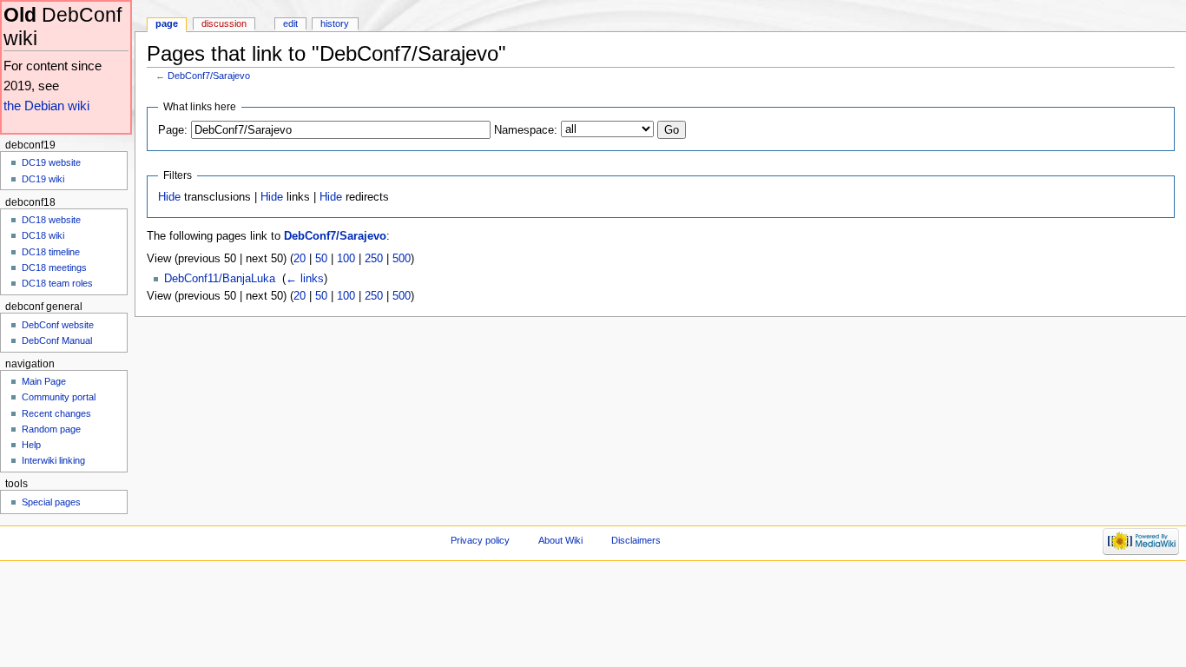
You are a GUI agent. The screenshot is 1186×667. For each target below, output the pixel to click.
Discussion (224, 23)
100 (346, 259)
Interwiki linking (53, 460)
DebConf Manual (57, 340)
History (334, 23)
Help (31, 444)
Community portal (59, 397)
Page (166, 23)
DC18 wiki (43, 235)
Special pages (51, 502)
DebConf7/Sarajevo (209, 75)
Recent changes (56, 413)
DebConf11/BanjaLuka (219, 279)
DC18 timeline (51, 252)
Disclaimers (636, 540)
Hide (169, 197)
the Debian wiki (46, 105)
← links (305, 279)
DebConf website (58, 325)
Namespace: (525, 130)
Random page (51, 429)
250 (374, 259)
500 (401, 259)
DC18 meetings (54, 267)
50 (321, 259)
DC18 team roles (57, 283)
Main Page (44, 381)
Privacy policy (480, 540)
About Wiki (560, 540)
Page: (173, 130)
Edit (290, 23)
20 (299, 259)
